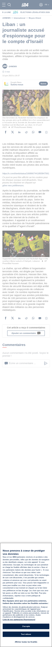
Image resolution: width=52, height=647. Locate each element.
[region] (26, 595)
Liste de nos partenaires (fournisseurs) (19, 620)
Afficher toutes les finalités (26, 642)
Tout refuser (26, 634)
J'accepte (26, 626)
